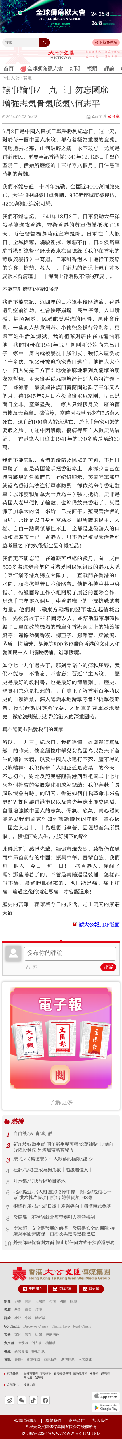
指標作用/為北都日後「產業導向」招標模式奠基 (62, 1206)
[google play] (106, 1407)
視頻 (7, 1310)
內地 (28, 1302)
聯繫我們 (53, 1420)
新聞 (7, 1302)
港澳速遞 (68, 1359)
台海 (52, 1302)
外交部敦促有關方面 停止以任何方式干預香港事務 (64, 1242)
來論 (28, 1318)
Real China (82, 1326)
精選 (38, 1310)
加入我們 (100, 1420)
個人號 (36, 1343)
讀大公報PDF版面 (99, 925)
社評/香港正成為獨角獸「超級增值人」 (53, 1170)
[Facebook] (45, 1400)
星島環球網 (80, 1373)
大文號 (9, 1343)
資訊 (7, 1359)
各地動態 (50, 1359)
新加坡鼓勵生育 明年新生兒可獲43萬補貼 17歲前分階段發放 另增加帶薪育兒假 (63, 1147)
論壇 (27, 78)
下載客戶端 (108, 42)
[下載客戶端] (96, 42)
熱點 (17, 1310)
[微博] (9, 1400)
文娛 (7, 1334)
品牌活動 (65, 1289)
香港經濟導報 (62, 1373)
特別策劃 (38, 1351)
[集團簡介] (25, 1289)
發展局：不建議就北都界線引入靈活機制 (54, 1217)
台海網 (38, 1377)
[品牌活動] (55, 1289)
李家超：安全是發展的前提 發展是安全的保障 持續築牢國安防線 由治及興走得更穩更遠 (64, 1231)
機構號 (50, 1343)
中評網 (94, 1373)
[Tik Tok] (33, 1400)
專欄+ (18, 1359)
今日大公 (10, 78)
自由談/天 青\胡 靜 (32, 1133)
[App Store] (106, 1396)
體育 (28, 1334)
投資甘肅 (29, 1384)
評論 (108, 967)
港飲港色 (52, 1334)
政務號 (23, 1343)
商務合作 (77, 1420)
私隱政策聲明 (26, 1420)
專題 (7, 1351)
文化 (17, 1334)
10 (7, 1243)
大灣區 (40, 1302)
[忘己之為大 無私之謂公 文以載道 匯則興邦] (103, 54)
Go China (12, 1326)
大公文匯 (61, 54)
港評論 (40, 1318)
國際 (63, 1302)
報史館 (94, 1289)
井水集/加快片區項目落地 (39, 1181)
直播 (28, 1310)
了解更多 (61, 1102)
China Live (61, 1326)
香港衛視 (45, 1373)
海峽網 (105, 1373)
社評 (17, 1318)
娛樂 (38, 1334)
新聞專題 (21, 1351)
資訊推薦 (33, 1359)
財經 (73, 1302)
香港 (17, 1302)
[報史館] (85, 1289)
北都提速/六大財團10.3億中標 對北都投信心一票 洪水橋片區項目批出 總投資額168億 (62, 1194)
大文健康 (85, 1359)
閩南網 (28, 1377)
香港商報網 (31, 1373)
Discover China (35, 1326)
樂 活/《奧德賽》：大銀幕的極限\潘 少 (53, 1158)
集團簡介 (35, 1289)
